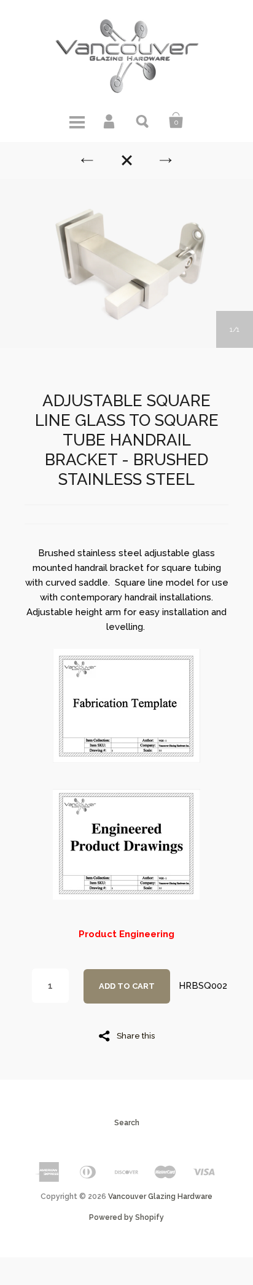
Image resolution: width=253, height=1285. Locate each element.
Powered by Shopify (126, 1217)
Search (143, 120)
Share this (136, 1035)
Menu (77, 120)
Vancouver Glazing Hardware (160, 1196)
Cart (176, 120)
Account (110, 120)
